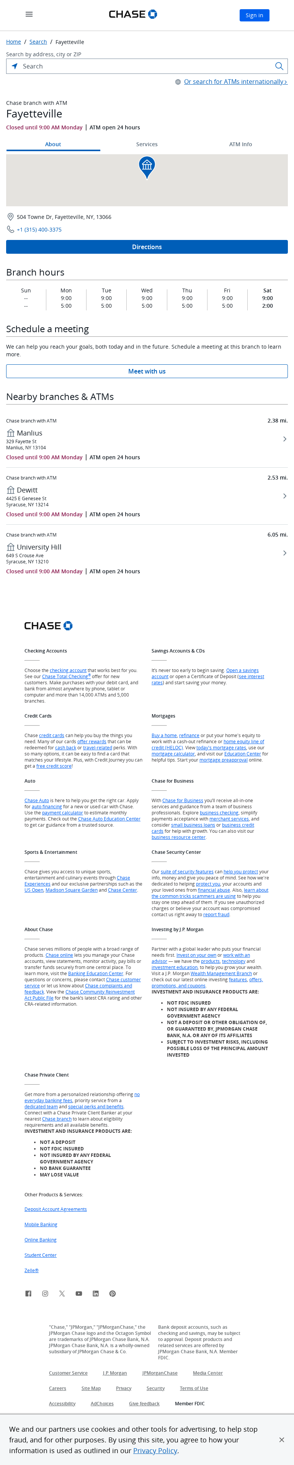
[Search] (279, 66)
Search (38, 42)
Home (13, 42)
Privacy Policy (155, 1450)
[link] (28, 1295)
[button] (282, 1440)
